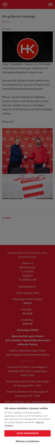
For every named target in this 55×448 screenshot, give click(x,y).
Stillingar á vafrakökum (27, 441)
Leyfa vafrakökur (27, 433)
